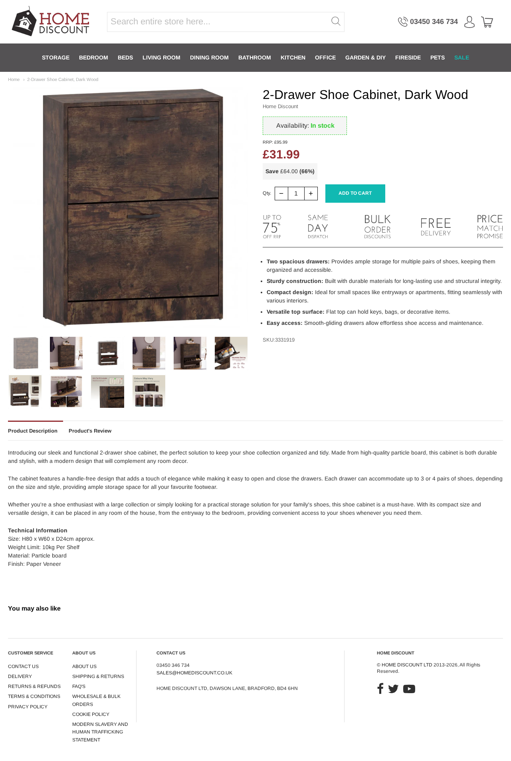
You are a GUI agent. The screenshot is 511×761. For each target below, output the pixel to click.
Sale (461, 57)
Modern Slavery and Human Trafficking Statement (100, 732)
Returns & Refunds (34, 686)
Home (14, 79)
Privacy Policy (28, 707)
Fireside (408, 57)
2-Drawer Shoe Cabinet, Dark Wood (62, 79)
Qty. (267, 193)
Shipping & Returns (98, 676)
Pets (437, 57)
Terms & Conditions (34, 696)
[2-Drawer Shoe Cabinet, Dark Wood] (25, 353)
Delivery (20, 676)
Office (325, 57)
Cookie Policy (90, 714)
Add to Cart (355, 193)
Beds (125, 57)
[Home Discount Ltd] (51, 22)
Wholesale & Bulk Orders (96, 700)
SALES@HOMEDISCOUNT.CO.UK (194, 673)
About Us (84, 666)
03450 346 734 (434, 22)
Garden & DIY (365, 57)
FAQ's (78, 686)
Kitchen (293, 57)
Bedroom (93, 57)
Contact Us (23, 666)
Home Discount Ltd (407, 665)
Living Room (161, 57)
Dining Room (209, 57)
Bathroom (254, 57)
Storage (55, 57)
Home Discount (280, 106)
